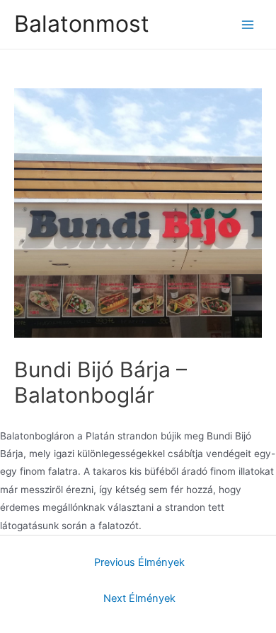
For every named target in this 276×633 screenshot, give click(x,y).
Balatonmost (81, 23)
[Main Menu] (248, 24)
